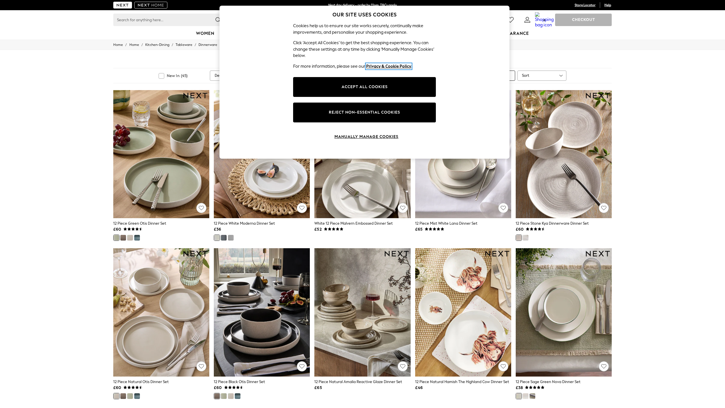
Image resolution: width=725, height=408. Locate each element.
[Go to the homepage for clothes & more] (122, 5)
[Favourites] (510, 20)
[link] (527, 20)
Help (607, 5)
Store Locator (585, 5)
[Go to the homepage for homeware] (151, 5)
